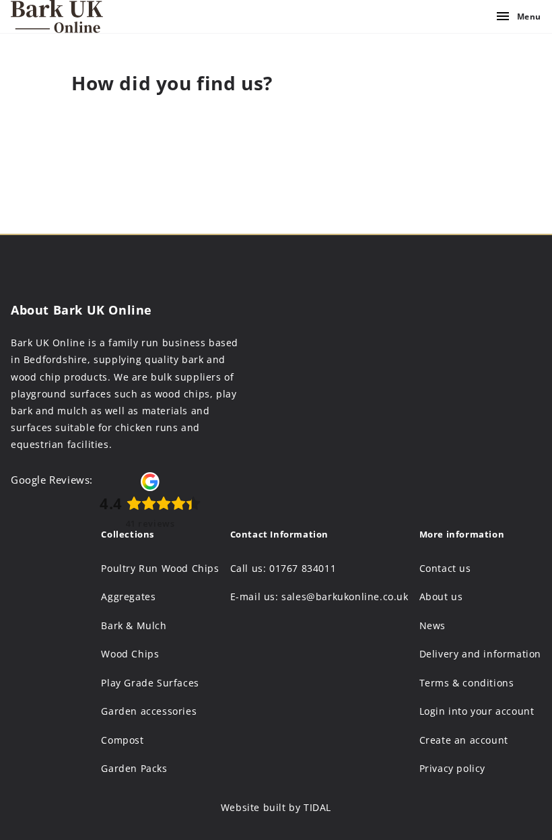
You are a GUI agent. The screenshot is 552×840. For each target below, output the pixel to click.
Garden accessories (149, 711)
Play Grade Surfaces (150, 683)
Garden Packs (134, 769)
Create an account (463, 740)
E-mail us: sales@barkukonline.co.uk (319, 597)
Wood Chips (130, 654)
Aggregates (128, 597)
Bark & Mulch (133, 626)
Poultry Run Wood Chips (160, 568)
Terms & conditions (466, 683)
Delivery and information (480, 654)
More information (462, 534)
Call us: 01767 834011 (283, 568)
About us (441, 597)
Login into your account (476, 711)
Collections (127, 534)
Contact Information (279, 534)
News (432, 626)
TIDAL (317, 807)
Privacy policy (452, 769)
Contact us (445, 568)
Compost (122, 740)
